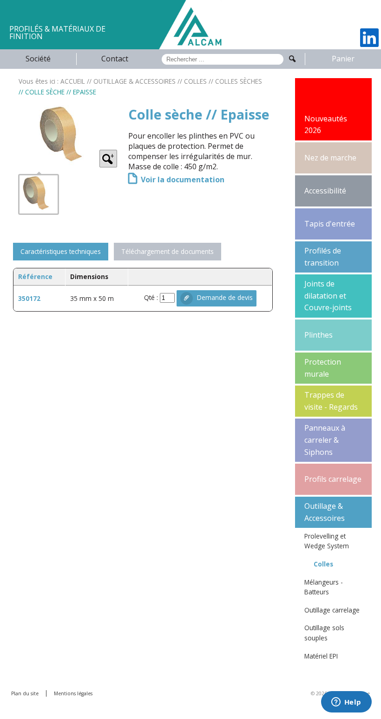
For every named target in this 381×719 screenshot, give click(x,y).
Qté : (152, 297)
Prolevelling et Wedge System (326, 541)
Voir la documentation (180, 179)
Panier (343, 58)
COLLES (195, 81)
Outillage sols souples (324, 632)
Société (38, 58)
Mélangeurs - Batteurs (323, 587)
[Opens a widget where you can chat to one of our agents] (346, 702)
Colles (323, 563)
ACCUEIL (72, 81)
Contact (114, 58)
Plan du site (25, 693)
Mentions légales (73, 693)
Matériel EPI (321, 656)
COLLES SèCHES (238, 81)
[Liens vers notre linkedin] (369, 37)
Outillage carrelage (332, 610)
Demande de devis (224, 297)
